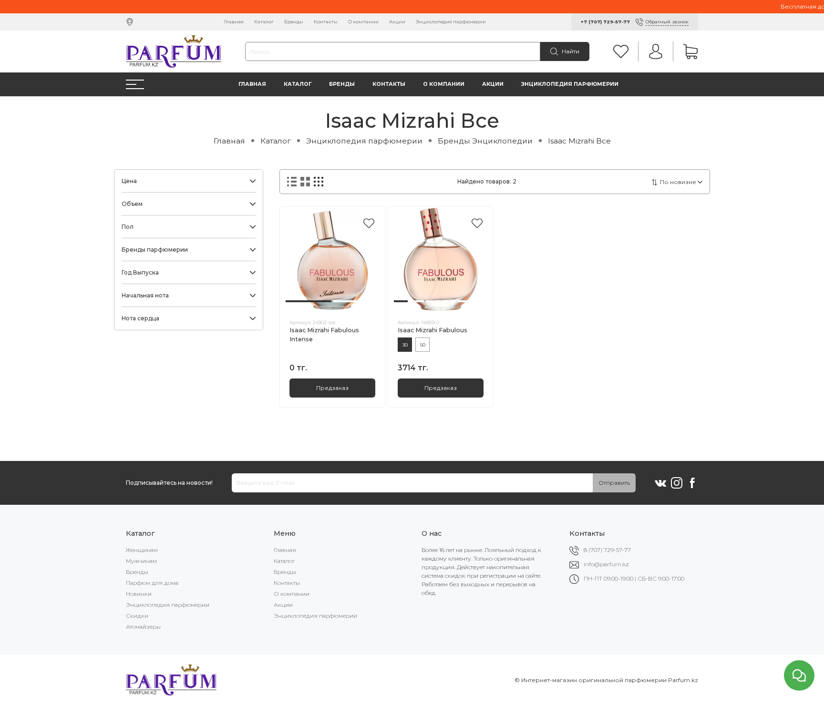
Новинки (139, 593)
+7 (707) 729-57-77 (605, 21)
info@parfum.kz (606, 564)
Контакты (326, 21)
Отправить (614, 482)
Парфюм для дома (152, 582)
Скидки (137, 615)
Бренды (293, 21)
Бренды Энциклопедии (485, 140)
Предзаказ (332, 387)
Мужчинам (141, 560)
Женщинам (142, 549)
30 (405, 344)
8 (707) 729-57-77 (607, 549)
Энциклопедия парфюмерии (451, 21)
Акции (397, 21)
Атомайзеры (143, 626)
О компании (363, 21)
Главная (234, 21)
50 (422, 344)
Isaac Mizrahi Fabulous (432, 330)
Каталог (264, 21)
